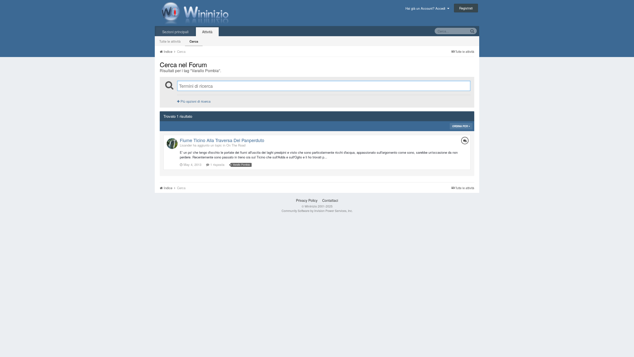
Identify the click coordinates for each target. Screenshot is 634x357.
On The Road (235, 145)
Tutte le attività (170, 41)
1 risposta (216, 164)
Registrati (466, 8)
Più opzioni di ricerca (195, 101)
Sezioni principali (175, 31)
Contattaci (330, 200)
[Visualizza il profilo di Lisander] (172, 143)
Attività (207, 31)
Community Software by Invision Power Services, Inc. (317, 210)
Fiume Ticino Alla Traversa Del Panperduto (222, 140)
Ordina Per (460, 126)
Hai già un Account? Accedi (426, 8)
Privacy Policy (306, 200)
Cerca (193, 41)
